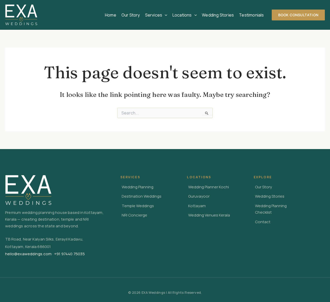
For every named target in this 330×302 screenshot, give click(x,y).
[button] (164, 15)
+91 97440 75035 (69, 254)
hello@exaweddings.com (28, 254)
